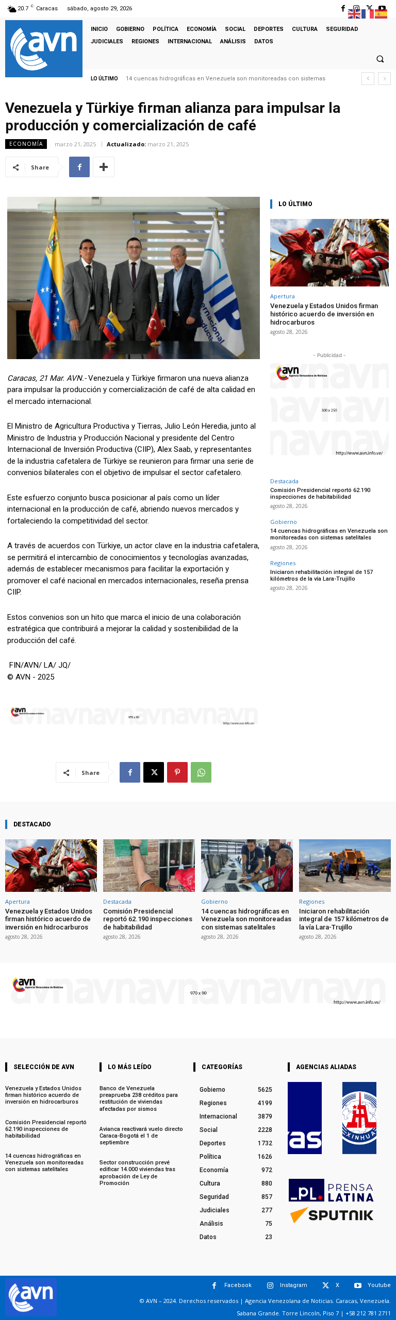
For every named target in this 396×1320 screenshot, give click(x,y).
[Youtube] (358, 1286)
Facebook (238, 1285)
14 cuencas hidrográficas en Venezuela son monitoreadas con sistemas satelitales (329, 534)
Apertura (282, 296)
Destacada (284, 481)
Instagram (293, 1285)
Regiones (282, 563)
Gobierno (283, 521)
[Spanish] (381, 13)
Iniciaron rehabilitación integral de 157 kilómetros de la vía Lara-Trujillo (321, 575)
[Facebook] (343, 8)
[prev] (367, 78)
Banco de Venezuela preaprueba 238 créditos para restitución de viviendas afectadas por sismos (139, 1098)
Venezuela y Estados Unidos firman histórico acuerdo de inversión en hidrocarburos (324, 314)
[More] (103, 167)
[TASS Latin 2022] (305, 1118)
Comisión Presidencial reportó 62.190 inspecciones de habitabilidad (320, 493)
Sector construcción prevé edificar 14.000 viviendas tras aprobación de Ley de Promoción (137, 1173)
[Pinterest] (177, 772)
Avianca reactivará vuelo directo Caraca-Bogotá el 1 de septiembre (141, 1136)
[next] (384, 78)
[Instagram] (270, 1286)
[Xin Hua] (359, 1118)
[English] (354, 13)
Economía (26, 143)
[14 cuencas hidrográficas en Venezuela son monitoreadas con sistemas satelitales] (247, 865)
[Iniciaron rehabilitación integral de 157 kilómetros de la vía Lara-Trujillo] (345, 865)
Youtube (379, 1285)
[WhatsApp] (201, 772)
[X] (153, 772)
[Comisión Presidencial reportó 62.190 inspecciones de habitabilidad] (149, 865)
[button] (380, 59)
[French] (368, 13)
